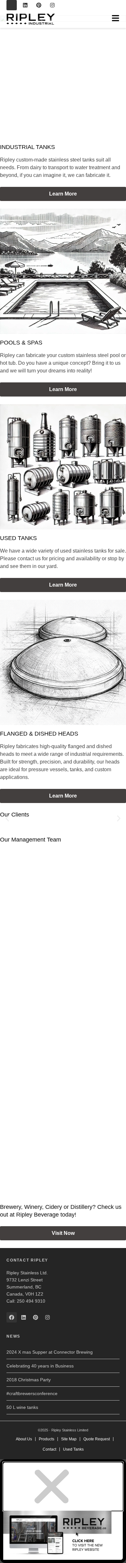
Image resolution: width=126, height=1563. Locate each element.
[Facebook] (11, 5)
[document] (63, 1511)
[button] (7, 819)
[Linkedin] (25, 5)
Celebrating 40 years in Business (40, 1365)
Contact (49, 1449)
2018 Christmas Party (28, 1379)
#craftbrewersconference (32, 1393)
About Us (24, 1439)
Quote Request (96, 1439)
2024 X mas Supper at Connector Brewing (49, 1352)
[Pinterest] (39, 5)
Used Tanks (73, 1449)
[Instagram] (52, 5)
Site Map (69, 1439)
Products (46, 1439)
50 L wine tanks (22, 1407)
